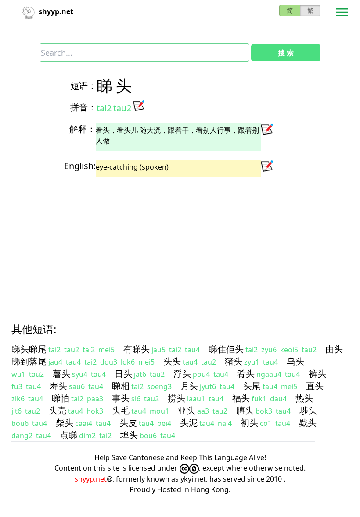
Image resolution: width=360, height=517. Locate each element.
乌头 (295, 361)
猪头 (233, 361)
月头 (189, 386)
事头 (121, 398)
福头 (241, 398)
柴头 (64, 422)
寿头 (58, 386)
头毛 (121, 410)
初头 (249, 422)
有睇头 (136, 349)
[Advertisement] (180, 242)
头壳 (57, 410)
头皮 (128, 422)
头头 (172, 361)
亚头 (186, 410)
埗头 (308, 410)
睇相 (121, 386)
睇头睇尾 (29, 349)
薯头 (61, 373)
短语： (83, 86)
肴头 (246, 373)
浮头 (182, 373)
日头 (123, 373)
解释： (82, 129)
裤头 (317, 373)
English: (80, 166)
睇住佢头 (226, 349)
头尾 (252, 386)
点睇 (68, 435)
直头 (315, 386)
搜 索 (286, 52)
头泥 (189, 422)
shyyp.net (91, 479)
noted (294, 468)
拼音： (83, 107)
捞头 (176, 398)
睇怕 (60, 398)
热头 (304, 398)
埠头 (129, 435)
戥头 (308, 422)
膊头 (245, 410)
